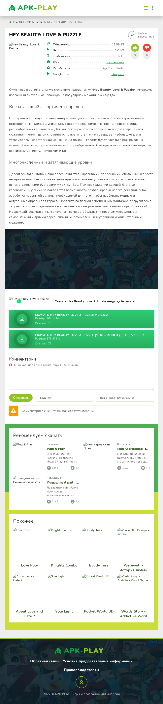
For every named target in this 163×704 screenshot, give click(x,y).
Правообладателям (81, 669)
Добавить (146, 35)
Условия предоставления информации (98, 661)
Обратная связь (44, 661)
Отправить (21, 398)
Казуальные (115, 62)
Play (38, 8)
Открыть (118, 74)
